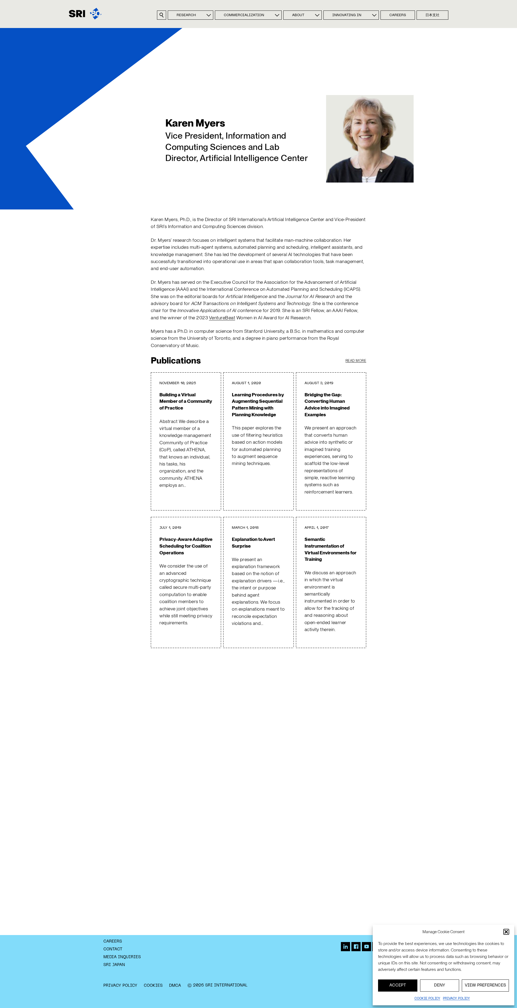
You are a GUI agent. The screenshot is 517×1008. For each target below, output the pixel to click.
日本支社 (432, 15)
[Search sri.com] (161, 15)
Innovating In (346, 15)
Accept (397, 985)
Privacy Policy (120, 986)
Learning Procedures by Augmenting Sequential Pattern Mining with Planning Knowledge (258, 404)
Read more (355, 361)
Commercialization (244, 15)
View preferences (485, 985)
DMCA (175, 986)
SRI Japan (114, 965)
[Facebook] (356, 946)
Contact (113, 949)
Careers (397, 15)
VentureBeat (222, 317)
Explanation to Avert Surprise (253, 542)
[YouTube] (366, 946)
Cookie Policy (427, 998)
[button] (506, 931)
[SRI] (85, 13)
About (298, 15)
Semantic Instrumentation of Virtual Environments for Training (331, 549)
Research (186, 15)
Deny (439, 985)
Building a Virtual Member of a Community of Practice (185, 401)
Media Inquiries (122, 957)
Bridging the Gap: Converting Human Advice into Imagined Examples (327, 404)
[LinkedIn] (345, 946)
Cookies (153, 986)
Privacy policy (456, 998)
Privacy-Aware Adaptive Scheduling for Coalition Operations (185, 545)
